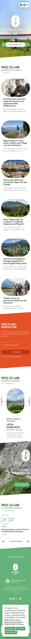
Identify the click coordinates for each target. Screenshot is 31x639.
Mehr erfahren (11, 632)
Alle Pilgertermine (8, 510)
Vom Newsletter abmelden (12, 356)
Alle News (6, 73)
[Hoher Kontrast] (21, 5)
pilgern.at (15, 573)
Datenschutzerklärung (13, 622)
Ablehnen (20, 629)
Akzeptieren (10, 629)
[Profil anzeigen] (24, 5)
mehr (4, 534)
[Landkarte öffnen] (3, 44)
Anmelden (17, 352)
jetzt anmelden (22, 484)
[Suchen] (27, 44)
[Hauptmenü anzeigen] (27, 5)
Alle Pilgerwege (8, 383)
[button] (3, 31)
